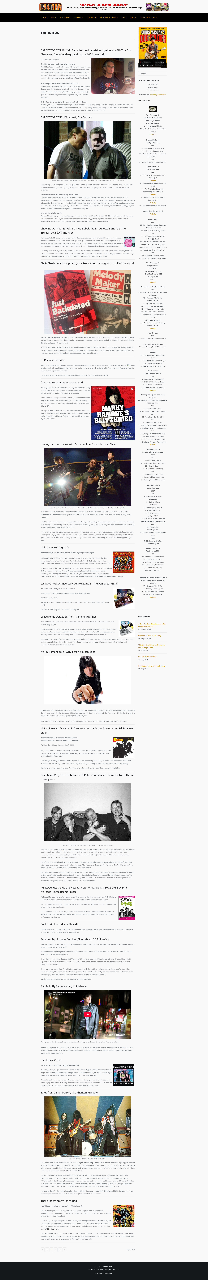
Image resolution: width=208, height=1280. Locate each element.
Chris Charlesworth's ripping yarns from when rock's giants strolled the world (87, 263)
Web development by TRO (104, 1273)
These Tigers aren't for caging (59, 1201)
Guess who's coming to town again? (62, 382)
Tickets (153, 134)
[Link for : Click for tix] (152, 47)
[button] (78, 17)
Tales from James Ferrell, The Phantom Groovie (69, 1092)
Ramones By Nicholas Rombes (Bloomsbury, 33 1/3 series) (75, 939)
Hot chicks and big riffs (55, 547)
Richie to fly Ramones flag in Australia (64, 986)
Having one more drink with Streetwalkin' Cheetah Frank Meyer (79, 444)
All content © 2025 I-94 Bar (104, 1267)
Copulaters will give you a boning (151, 666)
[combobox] (152, 73)
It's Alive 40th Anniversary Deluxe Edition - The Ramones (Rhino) (79, 583)
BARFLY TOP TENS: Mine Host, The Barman (66, 117)
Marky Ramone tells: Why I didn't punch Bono (68, 652)
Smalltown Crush (51, 1060)
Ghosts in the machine (147, 657)
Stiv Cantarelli (52, 1229)
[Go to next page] (60, 1249)
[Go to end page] (64, 1249)
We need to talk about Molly (149, 636)
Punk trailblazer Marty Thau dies (60, 924)
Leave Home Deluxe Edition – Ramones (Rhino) (68, 616)
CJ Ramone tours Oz (52, 360)
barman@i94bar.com (158, 95)
